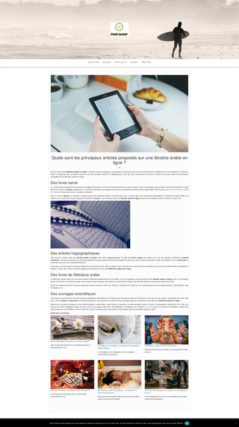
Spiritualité (120, 62)
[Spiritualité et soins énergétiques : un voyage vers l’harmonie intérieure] (119, 374)
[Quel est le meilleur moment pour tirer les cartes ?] (72, 374)
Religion (106, 62)
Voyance (134, 62)
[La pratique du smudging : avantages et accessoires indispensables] (119, 329)
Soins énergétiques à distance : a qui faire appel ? (70, 341)
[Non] (236, 423)
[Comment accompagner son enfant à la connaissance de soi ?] (166, 374)
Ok (187, 423)
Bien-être (146, 62)
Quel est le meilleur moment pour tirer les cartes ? (70, 390)
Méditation (93, 62)
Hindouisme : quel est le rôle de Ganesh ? (161, 345)
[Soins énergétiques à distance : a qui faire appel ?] (72, 327)
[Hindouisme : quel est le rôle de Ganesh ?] (166, 329)
